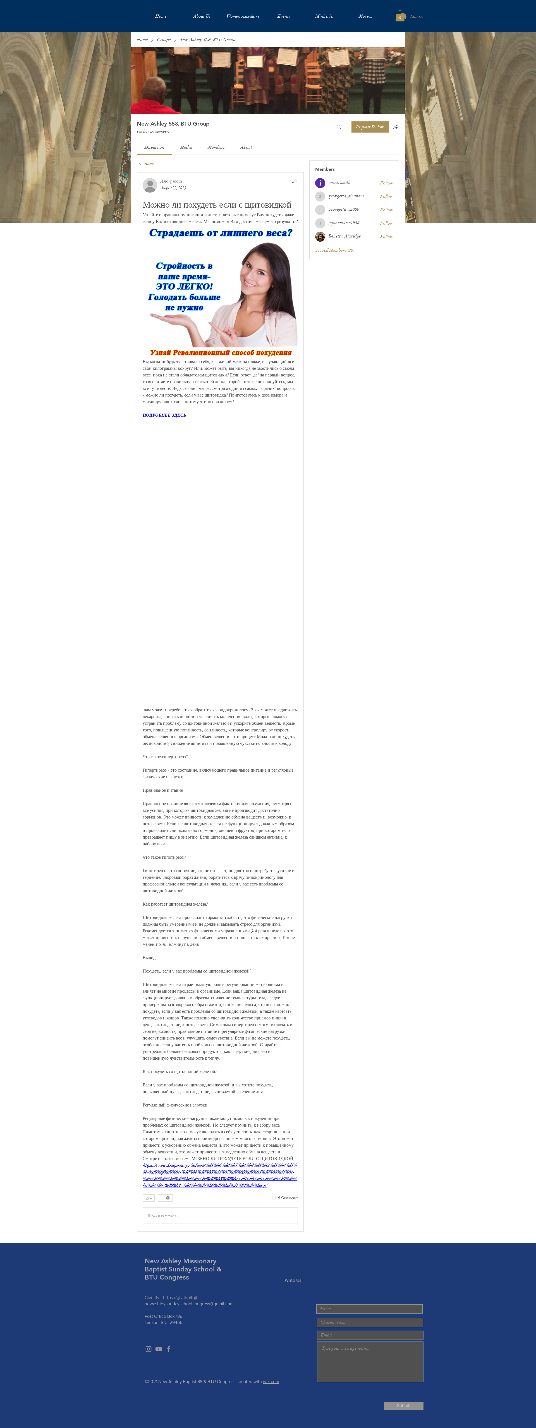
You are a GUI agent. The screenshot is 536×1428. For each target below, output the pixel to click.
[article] (220, 702)
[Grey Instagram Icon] (148, 1349)
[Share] (294, 181)
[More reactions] (165, 1198)
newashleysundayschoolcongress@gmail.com (189, 1303)
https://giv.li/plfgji (180, 1297)
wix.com (271, 1381)
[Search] (339, 127)
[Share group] (396, 126)
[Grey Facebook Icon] (169, 1349)
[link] (154, 147)
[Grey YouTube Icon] (158, 1349)
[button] (400, 15)
